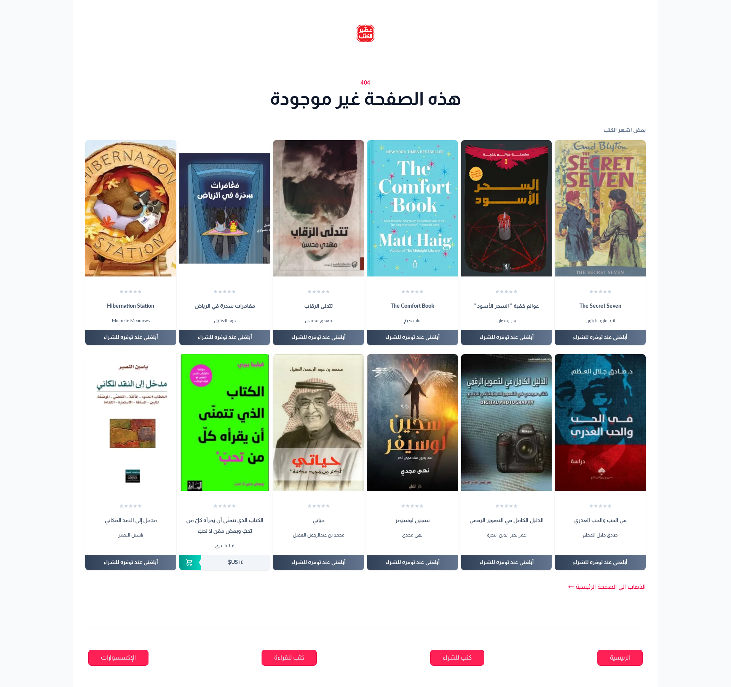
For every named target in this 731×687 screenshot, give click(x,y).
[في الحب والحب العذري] (600, 422)
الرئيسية (620, 658)
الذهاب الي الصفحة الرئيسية (607, 587)
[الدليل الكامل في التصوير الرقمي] (506, 422)
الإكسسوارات (118, 658)
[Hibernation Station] (130, 208)
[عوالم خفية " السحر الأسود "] (506, 208)
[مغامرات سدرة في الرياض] (224, 208)
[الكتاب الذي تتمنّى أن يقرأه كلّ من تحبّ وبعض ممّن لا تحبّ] (224, 422)
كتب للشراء (457, 658)
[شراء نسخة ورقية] (224, 562)
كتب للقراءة (289, 658)
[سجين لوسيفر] (412, 422)
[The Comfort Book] (412, 208)
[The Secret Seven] (600, 208)
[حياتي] (318, 422)
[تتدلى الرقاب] (318, 208)
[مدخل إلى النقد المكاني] (130, 422)
